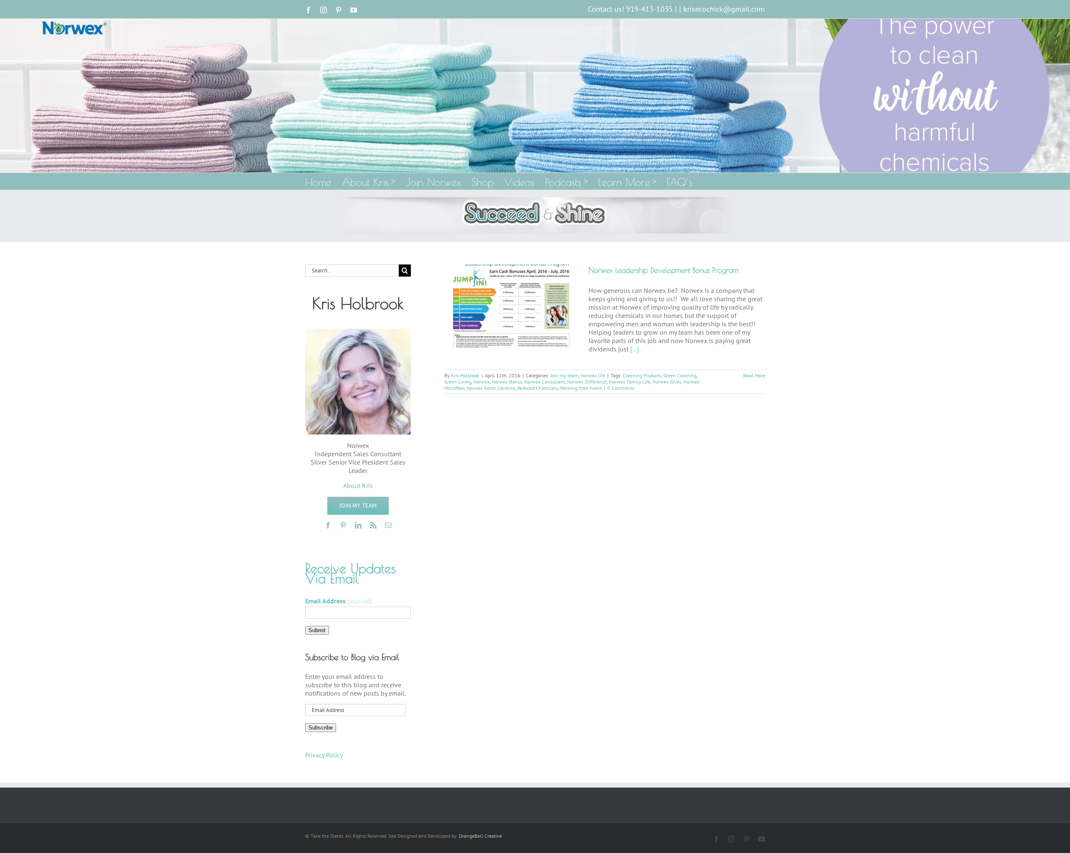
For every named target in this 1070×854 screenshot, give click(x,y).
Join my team (564, 375)
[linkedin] (358, 525)
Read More (754, 375)
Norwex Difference (587, 382)
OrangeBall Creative (480, 836)
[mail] (388, 525)
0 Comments (620, 388)
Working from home (581, 388)
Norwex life (593, 375)
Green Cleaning (679, 375)
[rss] (373, 525)
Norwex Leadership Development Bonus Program (663, 270)
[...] (634, 349)
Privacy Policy (324, 755)
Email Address (338, 601)
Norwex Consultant (544, 382)
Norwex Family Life (629, 382)
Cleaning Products (642, 375)
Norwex (481, 382)
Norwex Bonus (507, 382)
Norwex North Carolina (490, 388)
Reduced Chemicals (537, 388)
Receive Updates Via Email (350, 573)
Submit (317, 630)
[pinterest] (343, 525)
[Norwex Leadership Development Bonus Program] (511, 306)
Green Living (457, 382)
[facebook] (328, 525)
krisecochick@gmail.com (724, 9)
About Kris (358, 485)
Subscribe (320, 727)
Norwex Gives (666, 382)
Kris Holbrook (465, 375)
